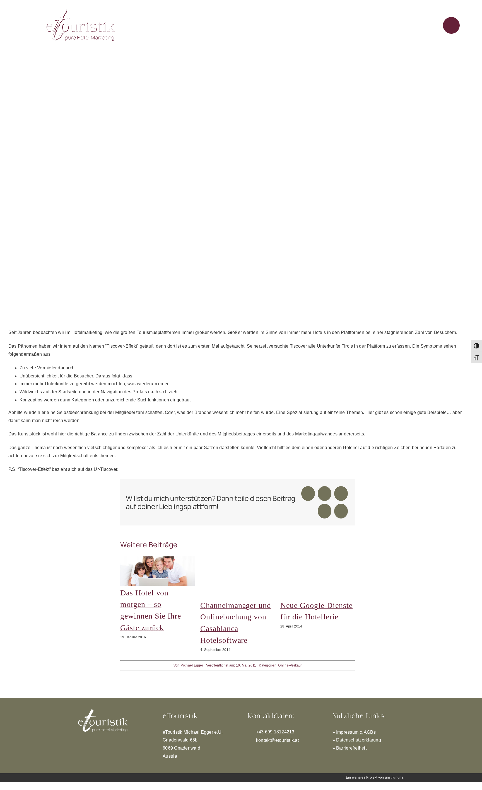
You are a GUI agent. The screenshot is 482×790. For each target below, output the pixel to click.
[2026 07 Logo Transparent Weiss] (103, 711)
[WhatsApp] (341, 493)
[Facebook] (308, 493)
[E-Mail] (341, 511)
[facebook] (249, 751)
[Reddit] (324, 493)
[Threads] (324, 511)
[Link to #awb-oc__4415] (451, 25)
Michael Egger (191, 665)
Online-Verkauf (290, 665)
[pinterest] (267, 751)
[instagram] (258, 751)
